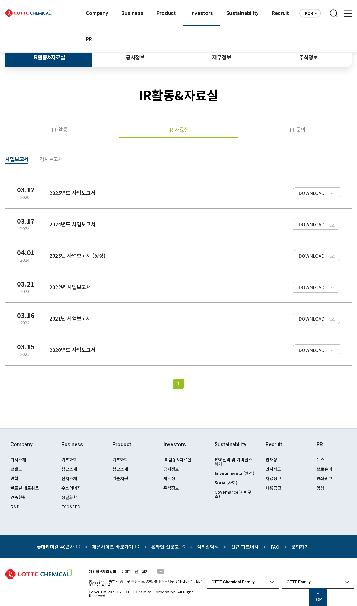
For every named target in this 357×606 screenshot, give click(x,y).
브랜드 (16, 469)
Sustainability (242, 13)
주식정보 (308, 57)
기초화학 (69, 459)
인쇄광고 (324, 478)
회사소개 (18, 459)
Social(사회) (226, 482)
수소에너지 (71, 488)
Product (166, 13)
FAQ (274, 546)
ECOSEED (70, 506)
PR (89, 39)
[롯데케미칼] (28, 13)
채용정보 (273, 478)
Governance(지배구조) (233, 494)
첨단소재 (69, 469)
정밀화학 (69, 497)
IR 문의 (298, 129)
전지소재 (69, 478)
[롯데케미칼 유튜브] (160, 572)
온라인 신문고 (165, 546)
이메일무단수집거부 (136, 571)
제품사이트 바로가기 (113, 546)
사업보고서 (16, 159)
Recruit (280, 13)
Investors (201, 13)
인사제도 (273, 469)
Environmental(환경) (234, 473)
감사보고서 (51, 159)
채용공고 (273, 488)
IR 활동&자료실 (177, 459)
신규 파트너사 (245, 546)
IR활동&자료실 (48, 57)
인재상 (271, 459)
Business (132, 13)
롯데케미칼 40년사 (56, 546)
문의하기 (300, 546)
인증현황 (18, 497)
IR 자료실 (178, 129)
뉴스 (320, 459)
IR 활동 (59, 129)
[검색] (334, 14)
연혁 (14, 478)
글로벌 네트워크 (24, 488)
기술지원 (120, 478)
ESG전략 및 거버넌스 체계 (233, 461)
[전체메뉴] (348, 13)
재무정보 (221, 57)
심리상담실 (208, 546)
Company (97, 13)
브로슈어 (324, 469)
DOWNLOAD (311, 192)
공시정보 (135, 57)
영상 (320, 488)
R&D (15, 506)
